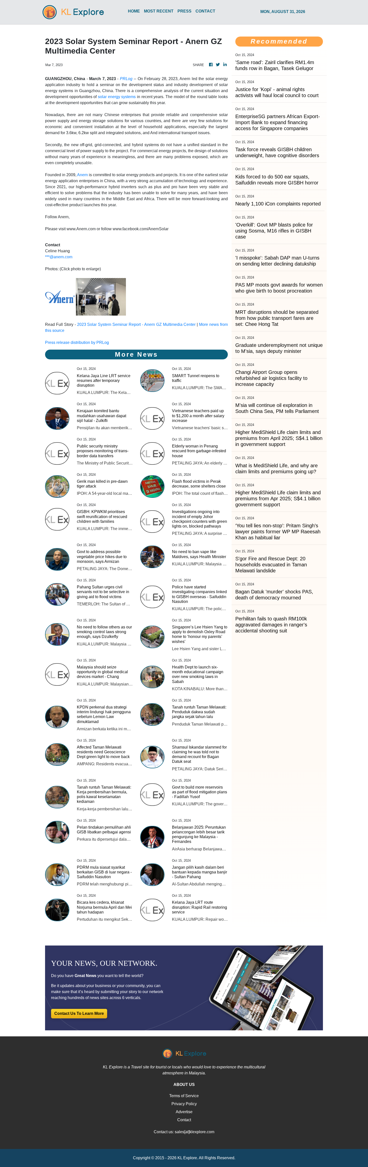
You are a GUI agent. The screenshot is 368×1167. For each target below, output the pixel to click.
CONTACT (205, 11)
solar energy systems (117, 97)
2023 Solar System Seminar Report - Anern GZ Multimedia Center (136, 324)
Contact (184, 1120)
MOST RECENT (158, 11)
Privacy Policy (184, 1104)
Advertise (184, 1112)
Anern (82, 175)
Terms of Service (184, 1096)
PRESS (184, 11)
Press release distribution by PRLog (77, 342)
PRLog (126, 79)
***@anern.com (58, 257)
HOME (134, 11)
